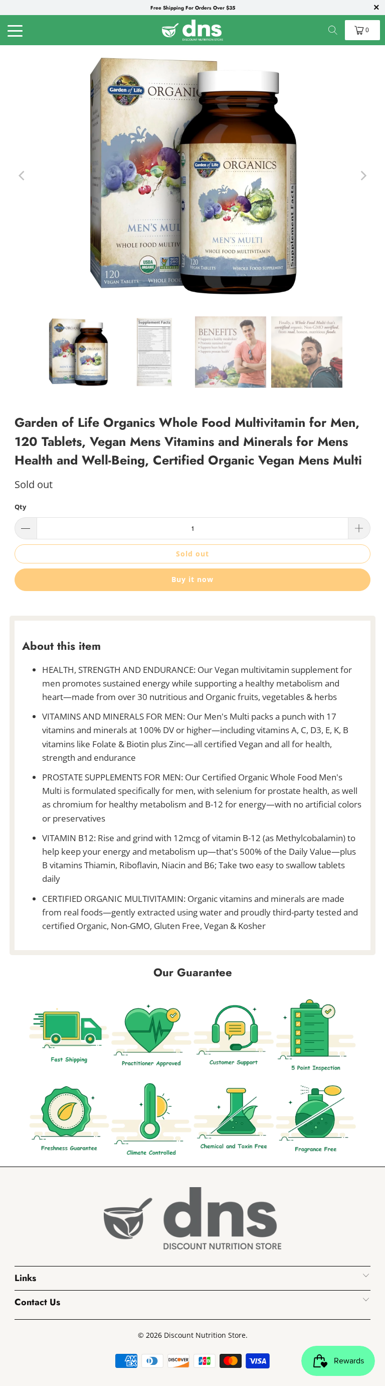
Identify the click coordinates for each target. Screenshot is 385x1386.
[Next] (363, 175)
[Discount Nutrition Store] (192, 30)
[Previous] (22, 175)
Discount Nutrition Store (205, 1335)
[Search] (332, 30)
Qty (20, 506)
